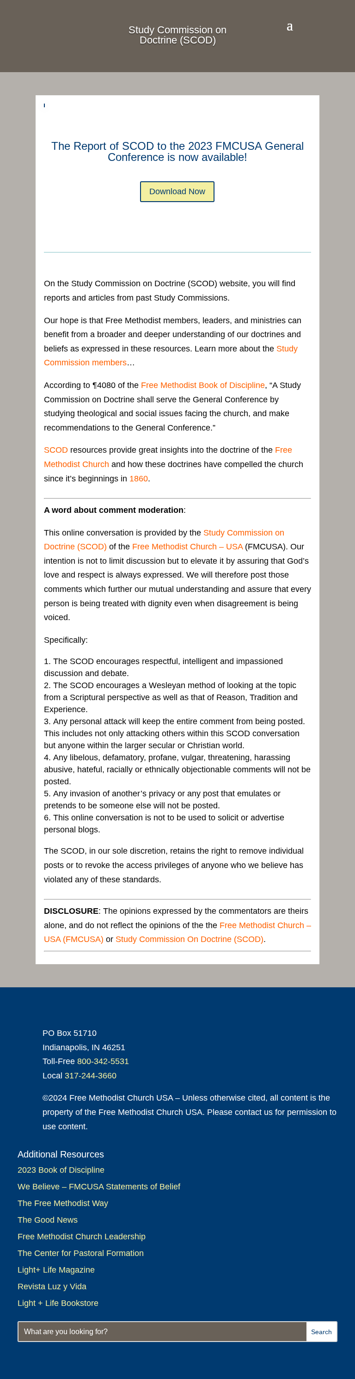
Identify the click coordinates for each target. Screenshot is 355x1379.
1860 (138, 478)
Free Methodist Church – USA (187, 546)
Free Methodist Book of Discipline (203, 385)
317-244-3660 (90, 1075)
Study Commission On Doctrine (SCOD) (189, 939)
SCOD (56, 450)
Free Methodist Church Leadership (82, 1236)
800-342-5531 (103, 1061)
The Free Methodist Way (63, 1203)
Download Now (177, 191)
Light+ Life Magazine (56, 1269)
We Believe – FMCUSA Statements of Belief (99, 1186)
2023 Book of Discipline (61, 1170)
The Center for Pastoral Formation (81, 1253)
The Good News (48, 1220)
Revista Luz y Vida (53, 1286)
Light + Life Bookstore (58, 1303)
